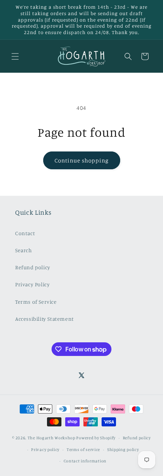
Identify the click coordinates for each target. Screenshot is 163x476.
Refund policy (32, 267)
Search (23, 250)
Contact (25, 233)
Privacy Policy (32, 284)
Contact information (85, 461)
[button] (15, 56)
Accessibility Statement (44, 318)
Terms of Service (36, 301)
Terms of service (83, 449)
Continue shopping (82, 160)
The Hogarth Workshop (51, 437)
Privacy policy (45, 449)
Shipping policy (123, 449)
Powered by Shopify (96, 437)
